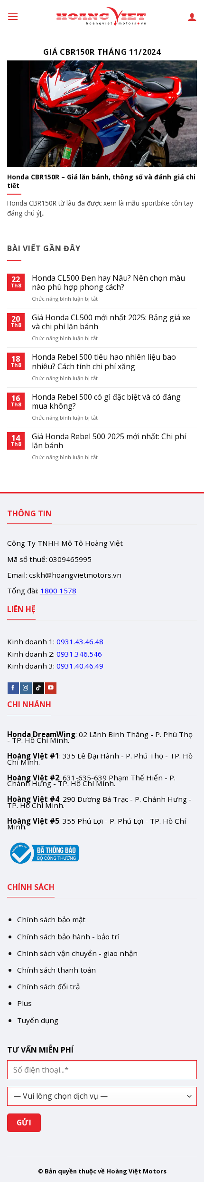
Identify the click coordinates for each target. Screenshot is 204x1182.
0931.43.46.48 (79, 641)
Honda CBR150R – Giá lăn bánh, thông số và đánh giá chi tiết (101, 181)
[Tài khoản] (192, 16)
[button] (13, 16)
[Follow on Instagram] (25, 688)
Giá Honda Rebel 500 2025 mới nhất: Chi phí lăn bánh (109, 441)
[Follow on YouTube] (50, 688)
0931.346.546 (79, 654)
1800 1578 (58, 590)
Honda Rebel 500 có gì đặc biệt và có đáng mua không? (106, 402)
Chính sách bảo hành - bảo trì (68, 936)
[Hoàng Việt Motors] (102, 17)
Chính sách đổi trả (48, 986)
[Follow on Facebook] (13, 688)
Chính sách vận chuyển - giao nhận (77, 953)
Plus (24, 1003)
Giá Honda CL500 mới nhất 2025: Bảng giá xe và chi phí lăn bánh (111, 322)
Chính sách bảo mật (51, 919)
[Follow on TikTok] (38, 688)
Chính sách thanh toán (56, 970)
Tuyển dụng (37, 1020)
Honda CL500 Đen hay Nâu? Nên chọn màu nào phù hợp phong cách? (108, 283)
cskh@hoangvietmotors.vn (75, 575)
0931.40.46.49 (79, 665)
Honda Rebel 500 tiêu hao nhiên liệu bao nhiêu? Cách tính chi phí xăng (104, 362)
